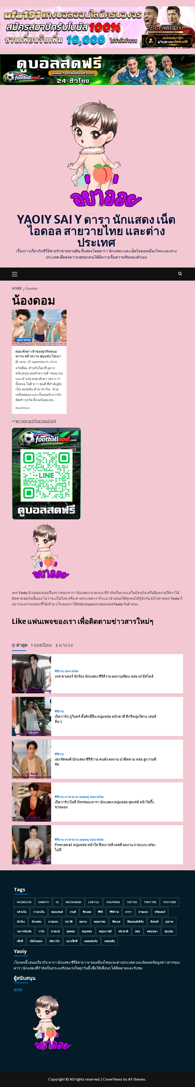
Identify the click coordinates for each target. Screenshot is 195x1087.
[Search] (180, 273)
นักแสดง (36, 921)
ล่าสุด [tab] (21, 645)
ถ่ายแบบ (143, 911)
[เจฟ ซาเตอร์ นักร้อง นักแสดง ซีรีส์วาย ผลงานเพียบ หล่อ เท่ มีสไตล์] (31, 673)
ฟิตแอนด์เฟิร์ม (135, 921)
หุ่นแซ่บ (169, 931)
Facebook (24, 902)
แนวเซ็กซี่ (71, 941)
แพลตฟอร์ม (91, 941)
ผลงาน (83, 921)
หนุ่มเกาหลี (105, 931)
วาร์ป (41, 931)
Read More (22, 408)
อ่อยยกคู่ (84, 797)
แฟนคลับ (109, 941)
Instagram (73, 902)
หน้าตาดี (123, 931)
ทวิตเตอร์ (160, 911)
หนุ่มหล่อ (87, 931)
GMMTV (43, 902)
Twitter (150, 902)
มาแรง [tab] (65, 645)
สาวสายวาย (71, 797)
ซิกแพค (87, 911)
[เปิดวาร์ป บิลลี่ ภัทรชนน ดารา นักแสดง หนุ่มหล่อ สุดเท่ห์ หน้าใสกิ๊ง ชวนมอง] (31, 801)
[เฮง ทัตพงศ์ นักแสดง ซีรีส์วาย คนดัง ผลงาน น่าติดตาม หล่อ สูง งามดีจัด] (31, 759)
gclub (18, 989)
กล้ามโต (21, 911)
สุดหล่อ (71, 931)
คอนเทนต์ (57, 911)
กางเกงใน (38, 911)
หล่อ (137, 931)
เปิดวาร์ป (54, 941)
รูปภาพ (169, 921)
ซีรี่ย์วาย (59, 671)
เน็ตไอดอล (36, 941)
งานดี (73, 911)
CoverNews (112, 1079)
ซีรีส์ (100, 911)
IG (57, 902)
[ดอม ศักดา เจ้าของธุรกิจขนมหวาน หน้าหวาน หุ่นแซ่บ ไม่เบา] (39, 327)
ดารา (129, 911)
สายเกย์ (55, 931)
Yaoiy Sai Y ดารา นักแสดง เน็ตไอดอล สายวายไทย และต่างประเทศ (96, 230)
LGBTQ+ (93, 902)
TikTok (132, 902)
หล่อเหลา (152, 931)
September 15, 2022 (44, 362)
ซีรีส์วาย (114, 911)
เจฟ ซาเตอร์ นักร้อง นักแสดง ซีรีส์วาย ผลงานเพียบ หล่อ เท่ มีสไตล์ (104, 676)
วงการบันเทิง (24, 931)
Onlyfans (113, 902)
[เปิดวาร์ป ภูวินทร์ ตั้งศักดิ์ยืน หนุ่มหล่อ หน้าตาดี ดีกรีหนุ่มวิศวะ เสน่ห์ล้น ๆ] (31, 716)
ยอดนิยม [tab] (42, 645)
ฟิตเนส (116, 921)
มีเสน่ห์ (154, 921)
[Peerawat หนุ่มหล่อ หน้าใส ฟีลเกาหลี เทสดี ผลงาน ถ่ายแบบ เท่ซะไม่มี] (31, 844)
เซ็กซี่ (20, 941)
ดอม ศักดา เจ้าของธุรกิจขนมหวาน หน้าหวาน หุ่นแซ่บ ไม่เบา (38, 353)
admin (22, 361)
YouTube (169, 902)
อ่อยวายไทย (23, 340)
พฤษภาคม (99, 921)
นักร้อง (21, 921)
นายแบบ (53, 921)
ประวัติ (69, 921)
